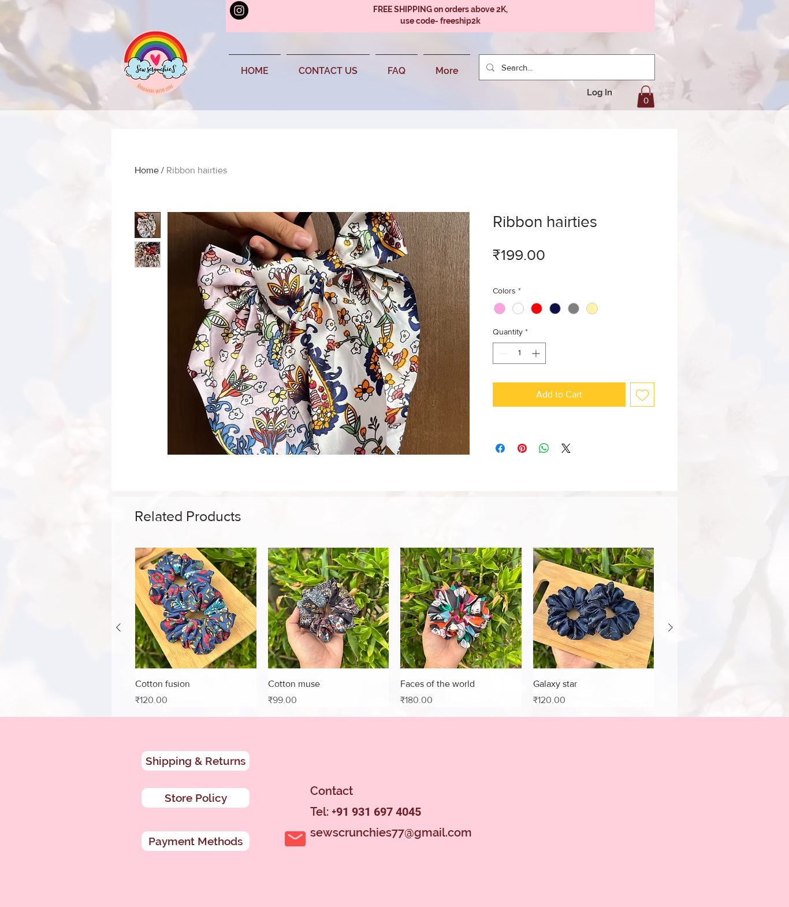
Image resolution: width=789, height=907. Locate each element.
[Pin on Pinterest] (522, 448)
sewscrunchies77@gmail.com (391, 832)
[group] (394, 627)
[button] (646, 96)
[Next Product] (671, 627)
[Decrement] (501, 353)
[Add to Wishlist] (642, 394)
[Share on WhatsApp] (544, 448)
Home (147, 170)
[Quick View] (195, 608)
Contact (331, 791)
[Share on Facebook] (500, 448)
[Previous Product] (118, 627)
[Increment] (537, 353)
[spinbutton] (519, 353)
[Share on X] (566, 448)
